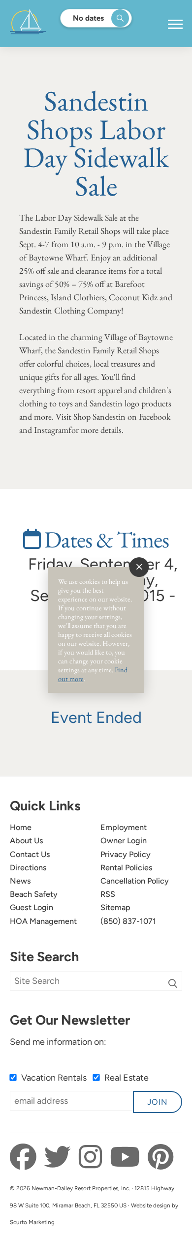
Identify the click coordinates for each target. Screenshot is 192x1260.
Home (21, 827)
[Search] (172, 983)
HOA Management (43, 921)
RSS (107, 894)
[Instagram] (93, 1157)
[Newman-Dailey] (59, 23)
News (20, 881)
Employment (123, 827)
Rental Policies (126, 867)
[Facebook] (26, 1157)
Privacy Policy (125, 854)
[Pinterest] (160, 1157)
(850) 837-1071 (128, 921)
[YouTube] (127, 1157)
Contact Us (30, 854)
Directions (28, 867)
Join (157, 1102)
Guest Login (31, 907)
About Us (26, 840)
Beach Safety (34, 894)
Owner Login (123, 840)
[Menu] (175, 24)
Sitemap (115, 907)
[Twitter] (60, 1157)
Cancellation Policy (134, 881)
